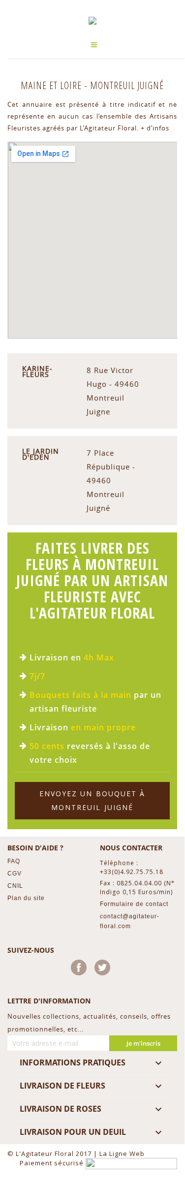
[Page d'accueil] (92, 21)
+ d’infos (155, 128)
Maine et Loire (52, 85)
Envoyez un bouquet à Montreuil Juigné (92, 800)
